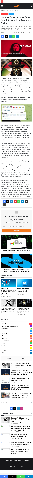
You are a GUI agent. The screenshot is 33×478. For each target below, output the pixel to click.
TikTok (3, 345)
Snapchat (4, 348)
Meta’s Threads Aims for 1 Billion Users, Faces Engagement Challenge (21, 451)
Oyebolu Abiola (6, 32)
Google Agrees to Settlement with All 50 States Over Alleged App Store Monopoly (21, 428)
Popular (24, 358)
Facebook (4, 333)
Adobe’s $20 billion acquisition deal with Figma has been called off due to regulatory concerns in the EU (8, 291)
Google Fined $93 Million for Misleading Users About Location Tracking (20, 436)
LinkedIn (4, 350)
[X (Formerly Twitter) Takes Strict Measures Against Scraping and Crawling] (8, 303)
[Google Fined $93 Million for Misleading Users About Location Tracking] (5, 436)
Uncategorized (5, 340)
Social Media (5, 328)
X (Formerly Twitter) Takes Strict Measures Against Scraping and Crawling (8, 310)
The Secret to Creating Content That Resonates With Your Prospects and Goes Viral (21, 395)
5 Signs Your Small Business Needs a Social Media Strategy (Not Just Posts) (21, 387)
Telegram (4, 352)
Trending (4, 335)
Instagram (4, 338)
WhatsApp (4, 343)
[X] (7, 201)
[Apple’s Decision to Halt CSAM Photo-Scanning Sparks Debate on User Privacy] (24, 303)
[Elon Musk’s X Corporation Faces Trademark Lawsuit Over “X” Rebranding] (5, 420)
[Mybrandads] (16, 6)
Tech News (8, 10)
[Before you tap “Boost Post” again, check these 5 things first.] (5, 365)
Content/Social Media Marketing (10, 326)
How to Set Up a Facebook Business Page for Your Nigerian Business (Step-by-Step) (21, 372)
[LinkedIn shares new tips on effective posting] (5, 380)
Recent (9, 358)
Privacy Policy (13, 463)
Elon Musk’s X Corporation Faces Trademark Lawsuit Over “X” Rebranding (21, 420)
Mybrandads (27, 460)
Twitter (11, 14)
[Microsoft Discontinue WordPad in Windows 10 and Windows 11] (5, 444)
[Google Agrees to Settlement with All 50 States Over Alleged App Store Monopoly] (5, 428)
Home (3, 10)
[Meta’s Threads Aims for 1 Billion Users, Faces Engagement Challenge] (5, 451)
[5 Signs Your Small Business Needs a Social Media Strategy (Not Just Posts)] (5, 387)
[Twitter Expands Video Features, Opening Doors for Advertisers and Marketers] (24, 283)
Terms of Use (20, 463)
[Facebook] (4, 201)
